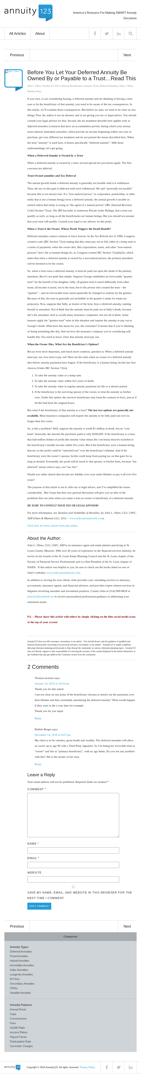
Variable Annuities (20, 992)
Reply (38, 718)
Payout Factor (18, 1036)
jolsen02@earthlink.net (40, 596)
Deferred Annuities (109, 85)
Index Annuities (19, 969)
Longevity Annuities (21, 974)
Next (127, 55)
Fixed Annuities (19, 956)
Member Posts (34, 91)
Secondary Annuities (22, 983)
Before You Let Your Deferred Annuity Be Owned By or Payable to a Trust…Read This (81, 75)
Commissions (18, 1018)
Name (33, 843)
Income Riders (19, 1032)
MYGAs (15, 979)
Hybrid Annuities (19, 960)
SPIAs (14, 988)
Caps (13, 1014)
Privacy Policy (87, 1067)
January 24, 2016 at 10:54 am (52, 683)
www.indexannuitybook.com (86, 518)
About (40, 34)
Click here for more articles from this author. (52, 525)
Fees (13, 1023)
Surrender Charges (21, 1046)
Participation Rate (20, 1041)
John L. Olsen (34, 85)
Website (34, 872)
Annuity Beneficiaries (72, 85)
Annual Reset (18, 1009)
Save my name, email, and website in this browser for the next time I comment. (79, 895)
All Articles (17, 34)
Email (33, 858)
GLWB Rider (17, 1027)
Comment (36, 789)
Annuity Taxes (91, 85)
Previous (17, 55)
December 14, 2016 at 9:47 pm (52, 734)
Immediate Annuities (22, 965)
